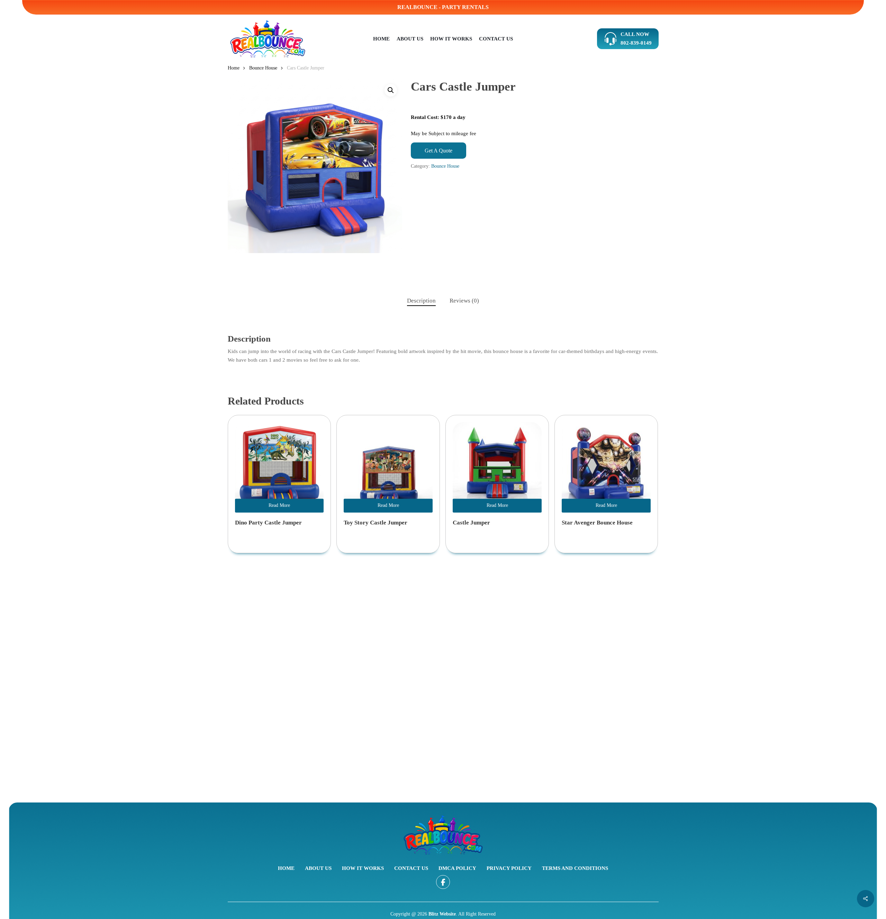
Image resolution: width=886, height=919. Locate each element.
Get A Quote (438, 151)
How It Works (363, 868)
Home (233, 68)
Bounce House (263, 68)
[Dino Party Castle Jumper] (279, 466)
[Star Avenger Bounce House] (606, 466)
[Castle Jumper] (497, 466)
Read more (279, 505)
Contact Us (411, 868)
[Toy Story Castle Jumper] (388, 466)
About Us (318, 868)
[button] (391, 90)
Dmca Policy (457, 868)
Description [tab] (421, 300)
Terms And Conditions (575, 868)
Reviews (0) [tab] (464, 300)
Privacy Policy (509, 868)
